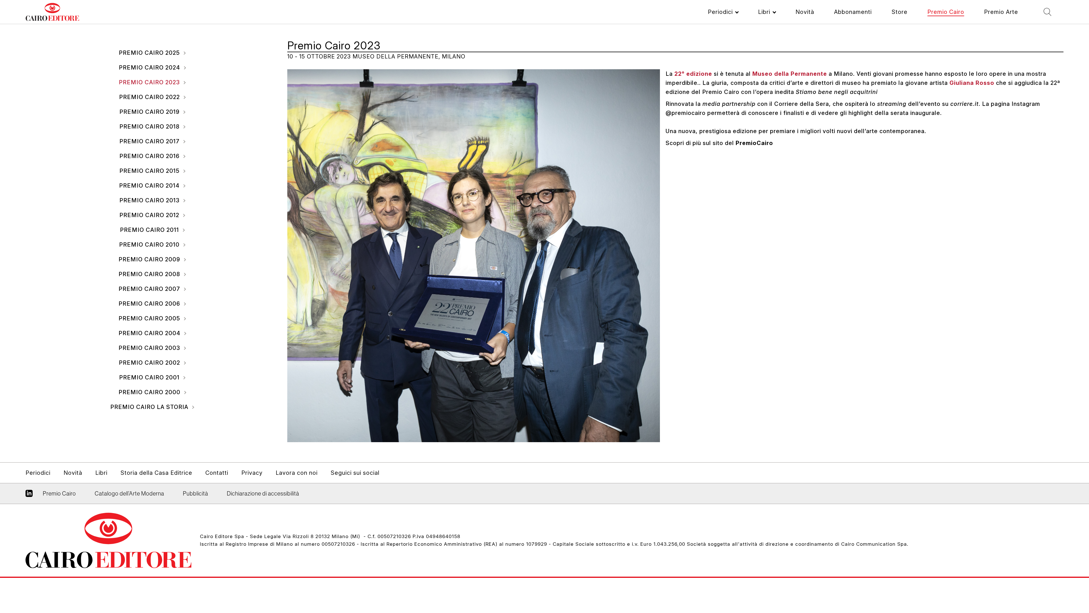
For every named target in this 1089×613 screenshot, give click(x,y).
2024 (150, 67)
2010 (150, 244)
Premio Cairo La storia (150, 407)
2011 (150, 229)
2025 (150, 52)
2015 (150, 170)
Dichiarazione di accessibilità (263, 493)
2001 (150, 377)
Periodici (720, 12)
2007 (150, 288)
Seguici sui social (355, 472)
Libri (764, 12)
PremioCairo (754, 143)
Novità (804, 12)
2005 (150, 318)
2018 (150, 126)
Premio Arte (1001, 12)
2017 (150, 141)
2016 (150, 156)
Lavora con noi (297, 472)
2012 (150, 215)
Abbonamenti (853, 12)
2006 (150, 303)
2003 (150, 348)
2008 (150, 274)
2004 (150, 333)
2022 (150, 97)
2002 (150, 362)
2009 (150, 259)
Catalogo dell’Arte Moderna (129, 493)
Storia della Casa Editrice (156, 472)
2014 (150, 185)
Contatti (216, 472)
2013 (150, 200)
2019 (150, 111)
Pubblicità (195, 493)
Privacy (252, 472)
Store (899, 12)
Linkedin (29, 495)
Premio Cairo (945, 12)
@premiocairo (686, 113)
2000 (150, 392)
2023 (150, 82)
